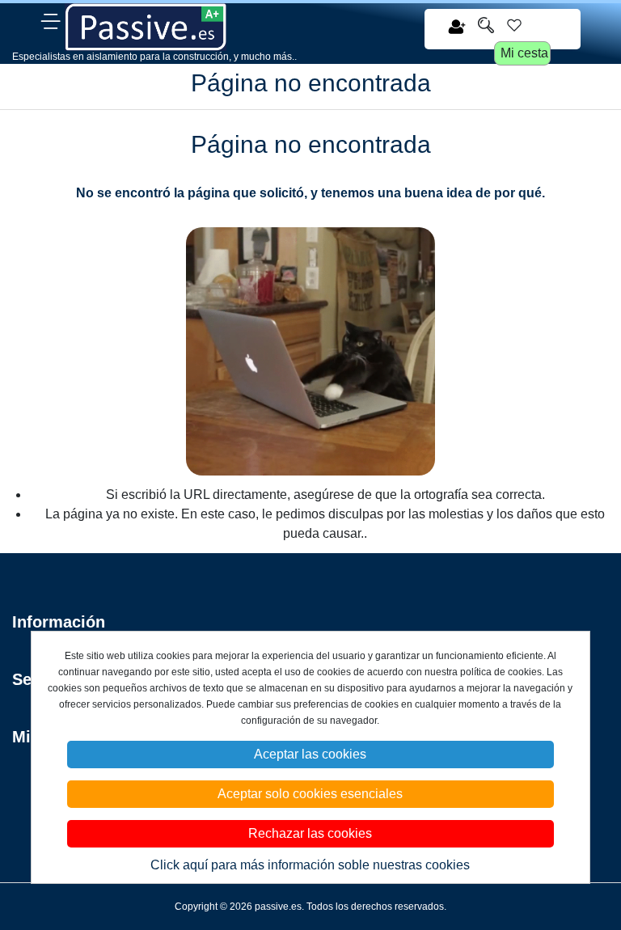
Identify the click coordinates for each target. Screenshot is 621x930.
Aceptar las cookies (310, 754)
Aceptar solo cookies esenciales (310, 794)
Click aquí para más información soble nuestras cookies (310, 865)
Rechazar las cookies (310, 833)
